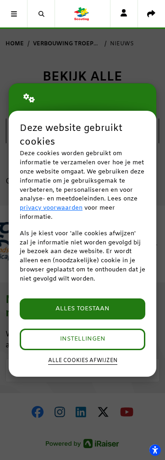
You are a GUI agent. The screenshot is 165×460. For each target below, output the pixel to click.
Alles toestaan (82, 309)
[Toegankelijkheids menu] (154, 449)
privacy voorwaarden (51, 208)
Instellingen (82, 339)
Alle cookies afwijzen (82, 360)
